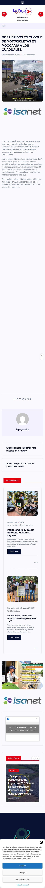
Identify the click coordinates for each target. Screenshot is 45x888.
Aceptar (22, 866)
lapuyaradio (22, 429)
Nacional (19, 608)
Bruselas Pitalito (12, 522)
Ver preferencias (22, 880)
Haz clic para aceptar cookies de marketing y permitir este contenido (22, 728)
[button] (41, 842)
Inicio (3, 26)
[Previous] (33, 758)
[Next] (37, 758)
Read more (14, 552)
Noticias (4, 55)
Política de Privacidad (22, 885)
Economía (10, 608)
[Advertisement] (22, 129)
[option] (22, 783)
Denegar (22, 873)
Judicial (21, 522)
